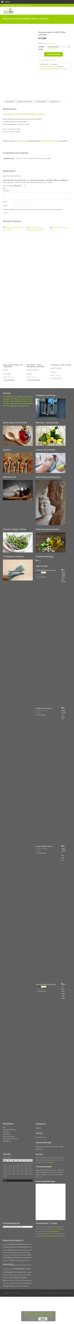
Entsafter (13, 1252)
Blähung (11, 1250)
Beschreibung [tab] (10, 101)
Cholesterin (24, 1250)
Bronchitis (17, 1250)
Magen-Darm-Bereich (15, 1272)
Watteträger (20, 1286)
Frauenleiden (23, 1255)
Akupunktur (6, 1244)
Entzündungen (20, 1252)
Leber (5, 1272)
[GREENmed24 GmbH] (7, 10)
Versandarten (7, 1134)
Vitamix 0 (14, 1286)
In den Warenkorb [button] (9, 380)
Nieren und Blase (20, 1277)
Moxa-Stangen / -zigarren (20, 1275)
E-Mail (5, 206)
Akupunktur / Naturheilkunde (49, 141)
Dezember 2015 (40, 1137)
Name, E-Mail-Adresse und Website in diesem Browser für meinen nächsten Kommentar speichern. (33, 209)
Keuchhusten (17, 1265)
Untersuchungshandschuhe (13, 1283)
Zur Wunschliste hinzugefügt (46, 60)
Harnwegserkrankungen (11, 1257)
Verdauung (24, 1283)
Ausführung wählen (34, 380)
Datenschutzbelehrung (9, 1129)
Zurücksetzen (52, 49)
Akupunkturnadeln (45, 69)
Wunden (25, 1286)
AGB (4, 1127)
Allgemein (38, 1128)
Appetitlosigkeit (10, 1247)
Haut (21, 1257)
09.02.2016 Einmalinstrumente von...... (46, 1170)
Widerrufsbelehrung (8, 1136)
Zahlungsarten (7, 1141)
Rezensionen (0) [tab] (54, 101)
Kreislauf (11, 1269)
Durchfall (29, 1250)
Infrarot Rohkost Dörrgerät (23, 1260)
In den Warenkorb (53, 54)
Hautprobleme (27, 1257)
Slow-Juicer (26, 1280)
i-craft (59, 1293)
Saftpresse (12, 1280)
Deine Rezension (6, 190)
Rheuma (6, 1280)
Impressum (6, 1132)
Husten (12, 1260)
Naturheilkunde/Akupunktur (48, 66)
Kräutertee (19, 1268)
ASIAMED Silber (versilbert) (59, 69)
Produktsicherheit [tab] (41, 101)
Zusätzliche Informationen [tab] (24, 101)
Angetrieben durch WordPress (46, 1293)
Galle (29, 1255)
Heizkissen (6, 1260)
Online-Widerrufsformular (10, 1139)
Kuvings (28, 1269)
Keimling (8, 1264)
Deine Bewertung (8, 186)
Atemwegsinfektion (22, 1247)
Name (5, 201)
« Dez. (4, 1180)
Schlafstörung (19, 1280)
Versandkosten (51, 43)
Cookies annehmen (42, 1319)
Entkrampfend (7, 1252)
